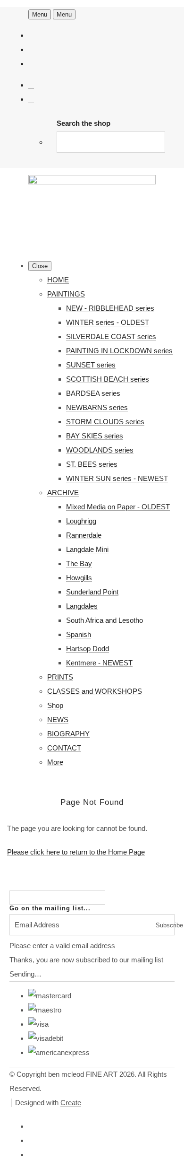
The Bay (79, 563)
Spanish (78, 634)
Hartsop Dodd (87, 649)
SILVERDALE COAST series (111, 336)
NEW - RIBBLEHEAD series (110, 308)
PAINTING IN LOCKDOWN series (119, 351)
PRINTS (60, 677)
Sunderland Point (92, 592)
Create (70, 1103)
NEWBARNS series (97, 407)
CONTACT (64, 748)
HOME (58, 280)
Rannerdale (83, 535)
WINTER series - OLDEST (107, 322)
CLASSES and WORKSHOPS (94, 691)
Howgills (79, 578)
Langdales (82, 606)
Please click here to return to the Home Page (76, 852)
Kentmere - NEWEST (99, 663)
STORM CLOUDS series (105, 422)
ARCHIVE (63, 493)
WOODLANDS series (100, 450)
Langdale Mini (87, 549)
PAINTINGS (66, 294)
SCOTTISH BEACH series (107, 379)
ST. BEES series (91, 464)
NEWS (57, 719)
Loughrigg (81, 521)
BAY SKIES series (94, 436)
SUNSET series (91, 365)
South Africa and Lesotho (104, 620)
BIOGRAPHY (68, 734)
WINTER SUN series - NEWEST (117, 478)
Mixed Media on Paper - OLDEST (118, 507)
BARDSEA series (93, 393)
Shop (55, 705)
